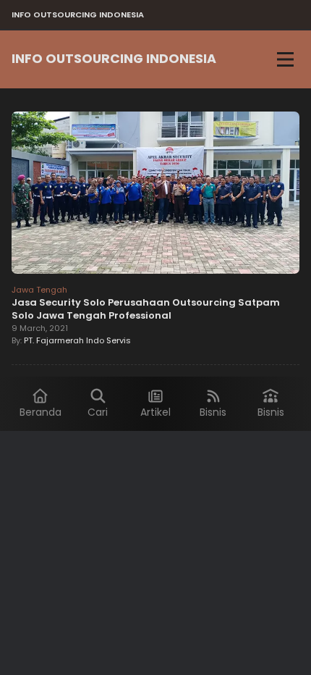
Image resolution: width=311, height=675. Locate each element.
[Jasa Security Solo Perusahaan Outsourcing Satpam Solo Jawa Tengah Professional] (155, 195)
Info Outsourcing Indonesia (114, 58)
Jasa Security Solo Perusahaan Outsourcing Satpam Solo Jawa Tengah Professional (146, 308)
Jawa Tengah (39, 289)
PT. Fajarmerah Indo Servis (77, 340)
